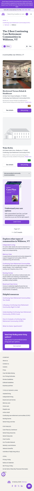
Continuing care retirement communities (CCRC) (16, 415)
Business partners (8, 385)
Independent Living (9, 245)
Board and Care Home (10, 284)
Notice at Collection (8, 462)
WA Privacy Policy (8, 466)
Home (4, 20)
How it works (6, 439)
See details (9, 110)
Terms (4, 472)
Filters (7, 46)
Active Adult (6, 412)
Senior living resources (9, 433)
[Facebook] (12, 486)
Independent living (8, 396)
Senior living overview (9, 421)
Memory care (6, 403)
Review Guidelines (8, 379)
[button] (27, 14)
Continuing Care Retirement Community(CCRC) (16, 22)
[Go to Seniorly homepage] (9, 482)
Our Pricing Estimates (9, 376)
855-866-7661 (26, 10)
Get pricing (24, 110)
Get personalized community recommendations (12, 174)
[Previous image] (5, 74)
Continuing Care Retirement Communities (16, 263)
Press (4, 370)
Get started (17, 346)
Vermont (6, 25)
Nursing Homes (8, 273)
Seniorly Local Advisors (9, 445)
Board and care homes (9, 400)
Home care (6, 406)
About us (5, 360)
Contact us (6, 363)
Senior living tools (7, 436)
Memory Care (7, 254)
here (17, 6)
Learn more (17, 221)
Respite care (6, 409)
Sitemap (24, 482)
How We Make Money (9, 373)
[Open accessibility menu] (3, 474)
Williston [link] (14, 25)
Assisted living (7, 393)
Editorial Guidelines (8, 382)
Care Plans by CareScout (10, 429)
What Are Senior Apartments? (12, 326)
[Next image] (29, 74)
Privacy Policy (7, 459)
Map (30, 46)
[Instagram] (15, 486)
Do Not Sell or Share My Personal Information (15, 469)
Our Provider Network (9, 442)
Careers (5, 367)
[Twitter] (18, 486)
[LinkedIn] (22, 486)
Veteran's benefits (8, 448)
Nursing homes (7, 418)
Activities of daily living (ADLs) (11, 451)
